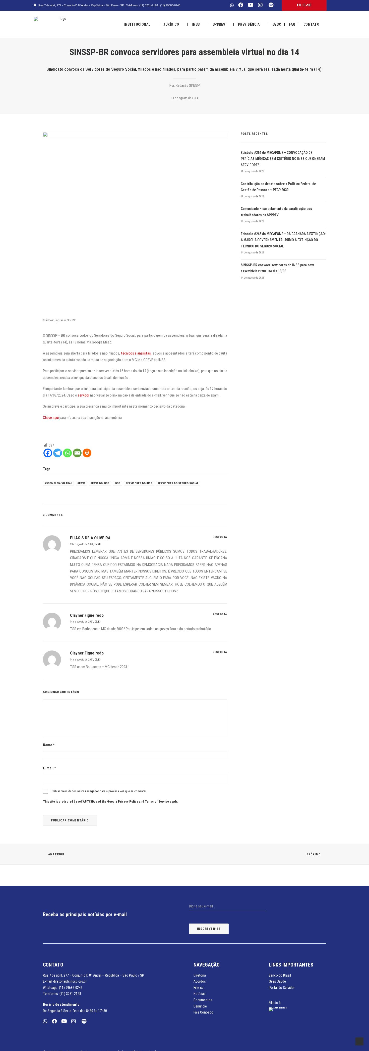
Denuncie (200, 1006)
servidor (83, 395)
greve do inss (99, 483)
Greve (81, 483)
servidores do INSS (139, 483)
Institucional (137, 24)
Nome (49, 745)
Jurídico (171, 24)
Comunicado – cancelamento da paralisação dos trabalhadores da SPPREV (276, 212)
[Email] (77, 453)
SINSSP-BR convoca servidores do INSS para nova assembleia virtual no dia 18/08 (278, 268)
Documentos (203, 1000)
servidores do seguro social (178, 483)
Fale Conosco (203, 1012)
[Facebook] (47, 453)
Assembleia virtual (58, 483)
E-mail (49, 768)
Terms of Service (157, 801)
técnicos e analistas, (136, 353)
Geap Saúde (277, 981)
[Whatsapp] (67, 453)
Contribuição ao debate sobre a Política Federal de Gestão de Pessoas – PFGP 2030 (278, 187)
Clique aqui (51, 417)
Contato (311, 24)
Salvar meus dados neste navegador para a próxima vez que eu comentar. (99, 791)
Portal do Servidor (282, 988)
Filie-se (199, 988)
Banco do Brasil (280, 975)
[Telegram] (57, 453)
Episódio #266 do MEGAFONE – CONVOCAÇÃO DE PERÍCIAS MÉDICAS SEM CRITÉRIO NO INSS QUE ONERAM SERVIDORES (283, 159)
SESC (277, 24)
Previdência (249, 24)
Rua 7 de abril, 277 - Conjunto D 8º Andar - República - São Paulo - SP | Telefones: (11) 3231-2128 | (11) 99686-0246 (108, 5)
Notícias (200, 994)
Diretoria (200, 975)
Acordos (200, 981)
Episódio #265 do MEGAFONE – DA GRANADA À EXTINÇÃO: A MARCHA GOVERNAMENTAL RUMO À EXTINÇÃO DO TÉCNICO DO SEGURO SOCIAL (283, 240)
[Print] (87, 453)
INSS (196, 24)
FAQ (292, 24)
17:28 (97, 544)
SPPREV (219, 24)
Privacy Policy (128, 801)
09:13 (97, 621)
